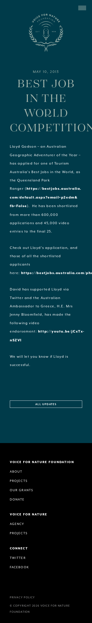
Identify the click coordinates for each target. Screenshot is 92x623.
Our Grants (21, 490)
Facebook (19, 567)
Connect (19, 548)
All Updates (46, 404)
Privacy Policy (22, 597)
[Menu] (82, 8)
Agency (17, 524)
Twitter (18, 558)
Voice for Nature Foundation (46, 33)
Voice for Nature (28, 514)
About (16, 471)
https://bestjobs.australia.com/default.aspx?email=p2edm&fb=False (45, 197)
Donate (17, 499)
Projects (19, 481)
